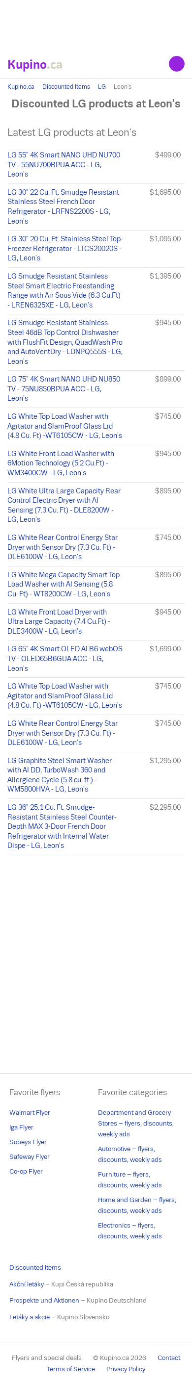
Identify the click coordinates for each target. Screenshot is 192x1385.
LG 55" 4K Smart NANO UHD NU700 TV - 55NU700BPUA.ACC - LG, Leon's (63, 164)
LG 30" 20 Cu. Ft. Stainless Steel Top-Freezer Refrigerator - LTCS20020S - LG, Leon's (65, 248)
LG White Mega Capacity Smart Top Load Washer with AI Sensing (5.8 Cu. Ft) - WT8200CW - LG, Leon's (63, 584)
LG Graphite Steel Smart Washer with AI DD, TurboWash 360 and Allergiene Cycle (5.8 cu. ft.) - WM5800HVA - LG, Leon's (59, 775)
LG (102, 86)
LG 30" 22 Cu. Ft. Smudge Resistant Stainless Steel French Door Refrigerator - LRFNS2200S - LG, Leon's (63, 206)
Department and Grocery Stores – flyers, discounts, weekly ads (136, 1123)
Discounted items (66, 86)
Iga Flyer (21, 1127)
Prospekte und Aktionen (44, 1300)
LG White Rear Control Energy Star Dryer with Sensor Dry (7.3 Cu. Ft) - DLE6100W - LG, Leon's (62, 547)
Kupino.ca (20, 86)
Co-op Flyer (26, 1171)
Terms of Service (71, 1369)
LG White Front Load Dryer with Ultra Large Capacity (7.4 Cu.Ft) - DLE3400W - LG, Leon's (58, 621)
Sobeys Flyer (28, 1142)
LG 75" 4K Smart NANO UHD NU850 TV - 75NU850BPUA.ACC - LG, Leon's (63, 388)
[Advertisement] (96, 24)
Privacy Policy (125, 1369)
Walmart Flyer (29, 1112)
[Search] (177, 64)
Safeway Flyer (29, 1156)
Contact (169, 1357)
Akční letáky (26, 1284)
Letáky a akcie (29, 1317)
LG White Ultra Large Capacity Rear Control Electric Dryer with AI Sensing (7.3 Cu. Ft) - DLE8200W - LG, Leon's (64, 505)
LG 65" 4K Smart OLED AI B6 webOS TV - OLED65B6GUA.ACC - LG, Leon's (65, 658)
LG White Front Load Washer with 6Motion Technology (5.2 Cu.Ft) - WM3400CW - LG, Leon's (60, 463)
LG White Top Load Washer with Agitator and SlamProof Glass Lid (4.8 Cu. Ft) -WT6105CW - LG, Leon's (64, 425)
